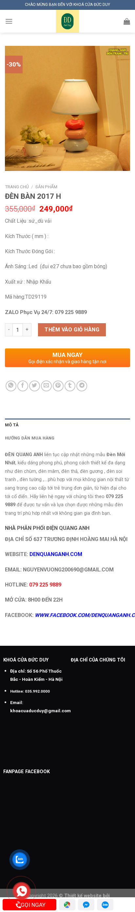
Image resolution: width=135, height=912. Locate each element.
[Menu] (9, 21)
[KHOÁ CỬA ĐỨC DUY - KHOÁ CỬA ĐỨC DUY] (67, 21)
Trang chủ (17, 186)
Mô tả (12, 424)
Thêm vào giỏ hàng (72, 329)
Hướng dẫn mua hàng (30, 438)
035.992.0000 (37, 691)
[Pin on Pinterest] (58, 386)
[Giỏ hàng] (127, 21)
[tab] (67, 425)
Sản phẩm (46, 186)
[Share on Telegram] (81, 386)
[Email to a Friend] (46, 386)
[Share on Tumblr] (70, 386)
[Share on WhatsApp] (11, 386)
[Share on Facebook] (22, 386)
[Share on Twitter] (34, 386)
